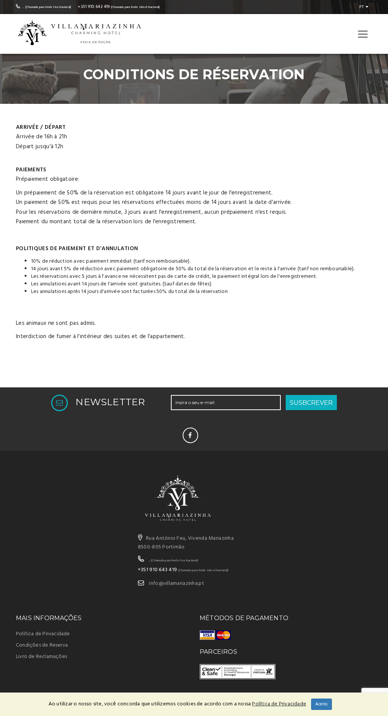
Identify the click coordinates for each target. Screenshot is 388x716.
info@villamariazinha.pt (176, 583)
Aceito (321, 704)
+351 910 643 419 (94, 7)
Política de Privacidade (43, 634)
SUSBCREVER (311, 402)
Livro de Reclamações (41, 656)
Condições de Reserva (42, 645)
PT (361, 7)
